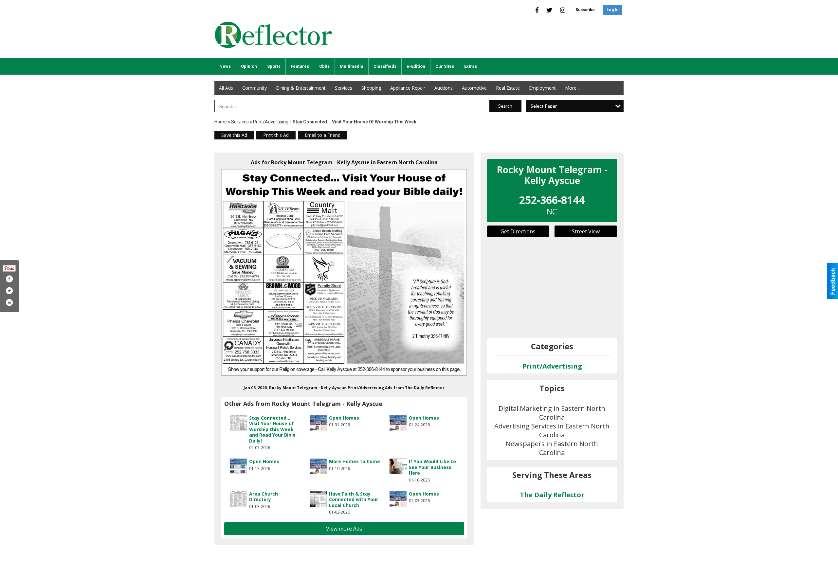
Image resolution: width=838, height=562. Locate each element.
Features (300, 66)
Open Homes (344, 418)
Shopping (371, 88)
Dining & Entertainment (301, 88)
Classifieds (384, 66)
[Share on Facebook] (9, 278)
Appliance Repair (407, 88)
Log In (612, 10)
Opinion (249, 66)
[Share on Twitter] (9, 290)
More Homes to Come (354, 461)
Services (343, 88)
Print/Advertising (270, 121)
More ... (573, 88)
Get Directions (518, 231)
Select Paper (544, 106)
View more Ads (344, 528)
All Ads (226, 88)
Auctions (443, 88)
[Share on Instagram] (9, 302)
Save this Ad (234, 135)
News (225, 66)
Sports (274, 66)
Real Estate (508, 88)
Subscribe (585, 10)
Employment (542, 88)
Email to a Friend (322, 135)
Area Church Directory (263, 497)
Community (254, 88)
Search (505, 106)
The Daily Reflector (552, 494)
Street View (586, 231)
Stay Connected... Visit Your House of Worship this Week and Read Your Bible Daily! (272, 429)
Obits (324, 66)
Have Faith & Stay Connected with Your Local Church (353, 499)
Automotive (474, 88)
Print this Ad (276, 135)
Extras (470, 66)
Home (220, 121)
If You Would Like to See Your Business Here (432, 467)
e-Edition (416, 66)
